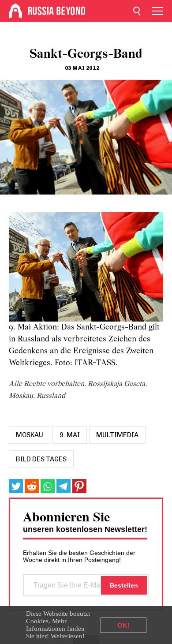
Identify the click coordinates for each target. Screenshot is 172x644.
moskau (29, 435)
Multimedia (117, 435)
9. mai (70, 435)
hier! (42, 636)
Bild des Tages (41, 459)
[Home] (15, 11)
